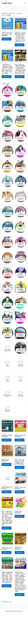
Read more (6, 39)
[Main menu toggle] (24, 3)
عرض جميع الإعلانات (7, 601)
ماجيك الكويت (7, 3)
